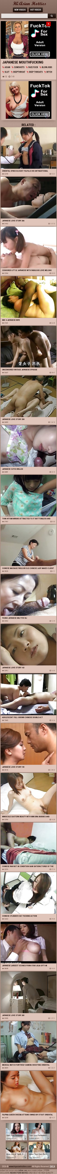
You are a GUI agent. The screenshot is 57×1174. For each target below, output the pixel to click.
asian (7, 67)
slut (6, 72)
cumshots (19, 67)
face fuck (33, 67)
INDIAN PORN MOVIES (19, 1173)
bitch (49, 72)
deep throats (36, 72)
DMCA (52, 1166)
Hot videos (35, 10)
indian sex (22, 1170)
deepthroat (19, 72)
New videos (20, 10)
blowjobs (46, 67)
